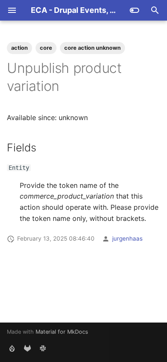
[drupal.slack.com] (43, 348)
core (46, 48)
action (19, 48)
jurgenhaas (127, 238)
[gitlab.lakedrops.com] (27, 348)
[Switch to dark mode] (134, 10)
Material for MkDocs (62, 332)
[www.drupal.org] (12, 348)
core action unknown (92, 48)
